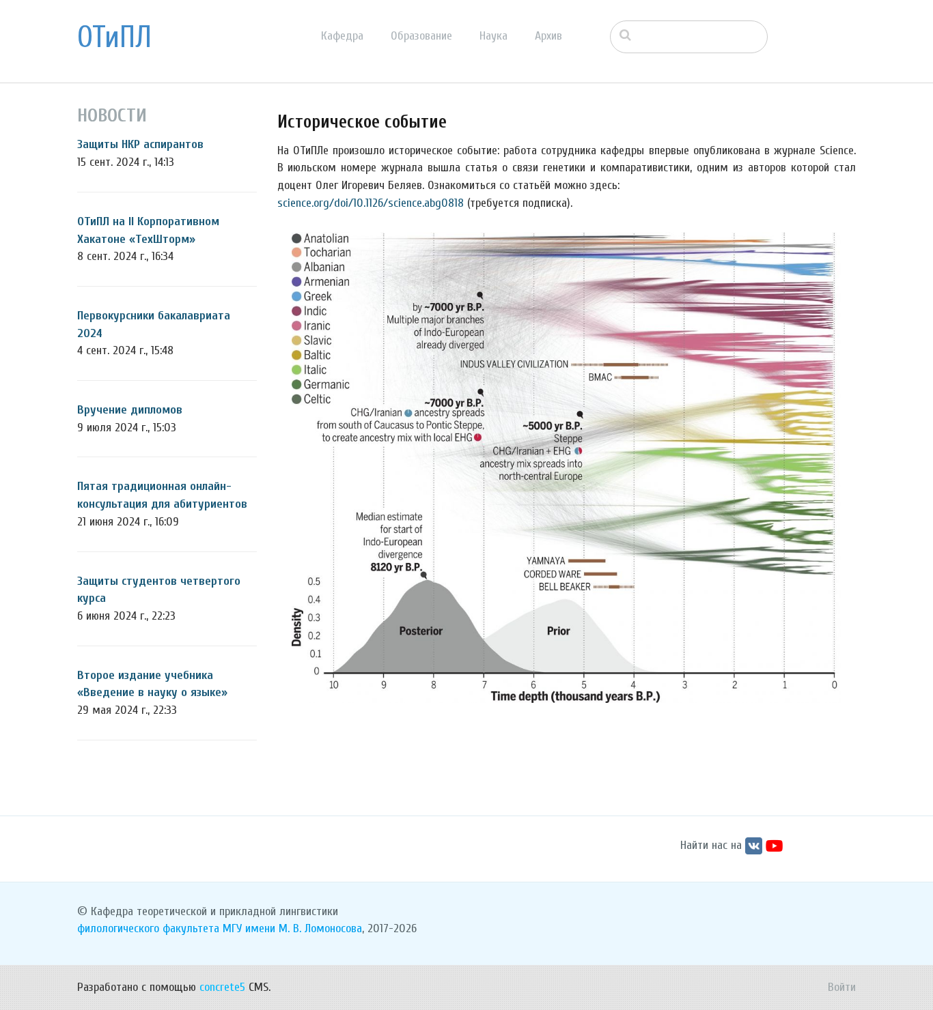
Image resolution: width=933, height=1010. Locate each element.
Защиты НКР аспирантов (140, 144)
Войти (842, 987)
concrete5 (222, 987)
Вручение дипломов (129, 410)
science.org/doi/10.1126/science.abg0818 (370, 203)
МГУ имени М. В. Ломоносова (292, 928)
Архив (548, 36)
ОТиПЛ (114, 37)
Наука (493, 36)
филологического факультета (148, 928)
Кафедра (342, 36)
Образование (421, 36)
